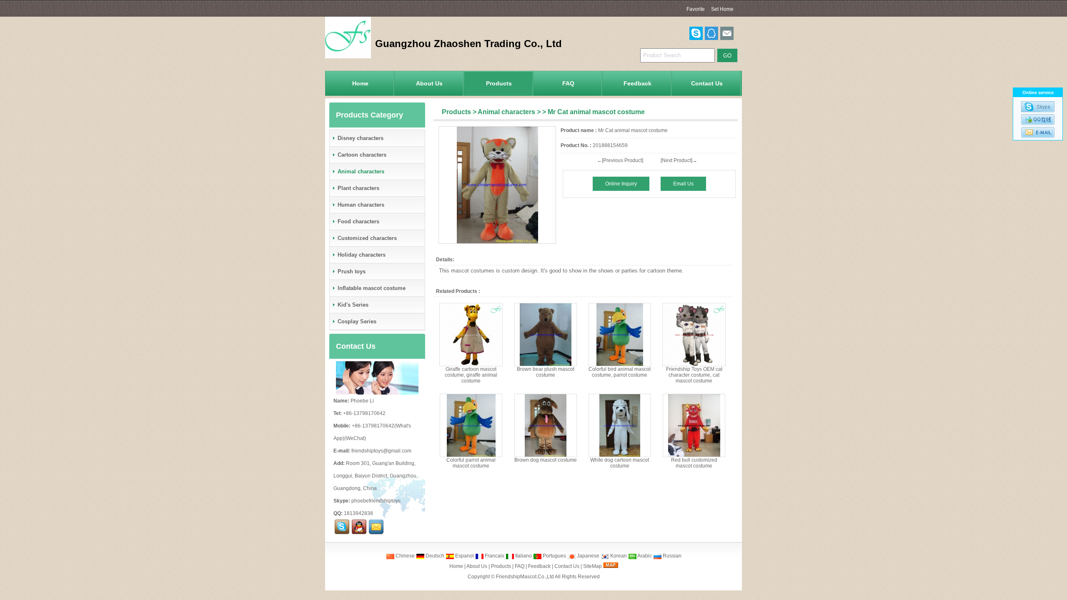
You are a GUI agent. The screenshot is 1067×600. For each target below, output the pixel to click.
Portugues (553, 556)
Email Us (683, 184)
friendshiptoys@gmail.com (381, 451)
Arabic (644, 556)
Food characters (358, 221)
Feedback (637, 83)
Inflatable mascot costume (372, 288)
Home (360, 83)
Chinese (404, 556)
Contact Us (707, 83)
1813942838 (358, 513)
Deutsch (434, 556)
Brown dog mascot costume (545, 460)
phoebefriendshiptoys (376, 501)
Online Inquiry (621, 184)
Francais (493, 556)
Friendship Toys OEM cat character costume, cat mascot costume (694, 375)
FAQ (568, 83)
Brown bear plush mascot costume (545, 372)
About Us (429, 83)
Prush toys (352, 271)
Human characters (361, 205)
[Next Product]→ (679, 160)
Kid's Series (353, 305)
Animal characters (506, 111)
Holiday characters (362, 255)
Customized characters (367, 238)
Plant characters (358, 188)
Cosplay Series (357, 321)
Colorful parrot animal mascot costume (471, 463)
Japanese (587, 556)
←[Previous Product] (620, 160)
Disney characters (360, 138)
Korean (618, 556)
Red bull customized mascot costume (694, 463)
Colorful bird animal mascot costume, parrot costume (620, 372)
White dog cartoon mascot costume (619, 463)
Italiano (523, 556)
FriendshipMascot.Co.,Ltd (525, 577)
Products (499, 83)
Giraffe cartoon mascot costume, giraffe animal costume (471, 375)
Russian (671, 556)
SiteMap (592, 566)
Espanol (464, 556)
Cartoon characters (362, 155)
